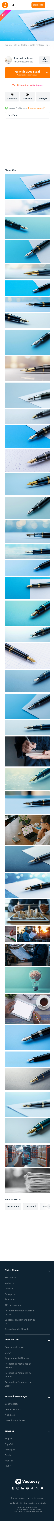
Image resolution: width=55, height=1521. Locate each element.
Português (10, 1466)
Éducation (10, 1316)
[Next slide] (43, 1223)
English (9, 1454)
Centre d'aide (11, 1420)
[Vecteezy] (5, 5)
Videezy (9, 1305)
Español (9, 1460)
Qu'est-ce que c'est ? (36, 108)
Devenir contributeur (15, 1436)
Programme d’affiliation (17, 1374)
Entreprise (10, 1310)
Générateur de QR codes (17, 1345)
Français (9, 1477)
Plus (7, 1482)
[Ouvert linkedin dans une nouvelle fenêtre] (21, 1504)
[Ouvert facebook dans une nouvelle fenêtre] (12, 1504)
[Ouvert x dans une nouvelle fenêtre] (36, 1504)
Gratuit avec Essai (27, 73)
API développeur (13, 1321)
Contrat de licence (14, 1363)
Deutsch (9, 1471)
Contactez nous (13, 1425)
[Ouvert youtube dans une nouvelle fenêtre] (41, 1504)
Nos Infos (10, 1431)
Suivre (45, 61)
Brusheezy (10, 1294)
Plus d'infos (12, 114)
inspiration (13, 1222)
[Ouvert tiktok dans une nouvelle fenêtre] (31, 1504)
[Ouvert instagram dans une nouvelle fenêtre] (16, 1504)
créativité (31, 1222)
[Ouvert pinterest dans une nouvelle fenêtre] (26, 1504)
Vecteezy (9, 1299)
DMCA (8, 1369)
